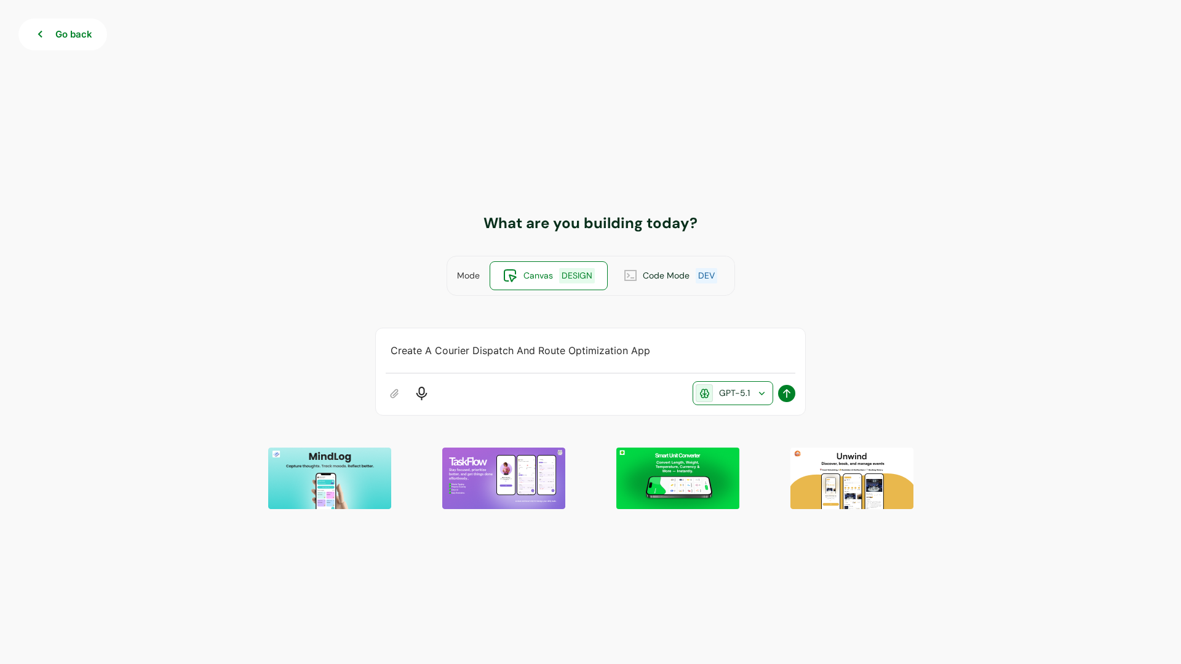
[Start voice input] (421, 393)
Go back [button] (73, 34)
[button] (329, 478)
